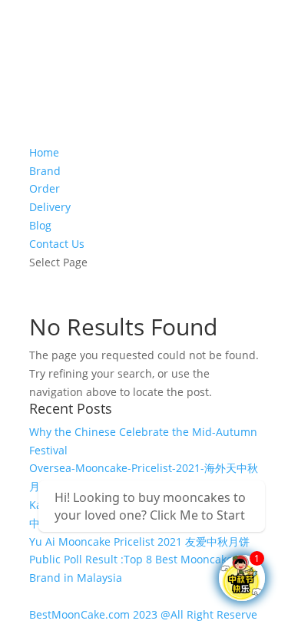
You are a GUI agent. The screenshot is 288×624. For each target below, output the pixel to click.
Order (44, 188)
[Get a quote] (242, 578)
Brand (45, 170)
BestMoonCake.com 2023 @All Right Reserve (143, 614)
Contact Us (56, 243)
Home (44, 152)
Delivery (50, 207)
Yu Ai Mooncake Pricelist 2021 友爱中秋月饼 (139, 541)
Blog (40, 225)
